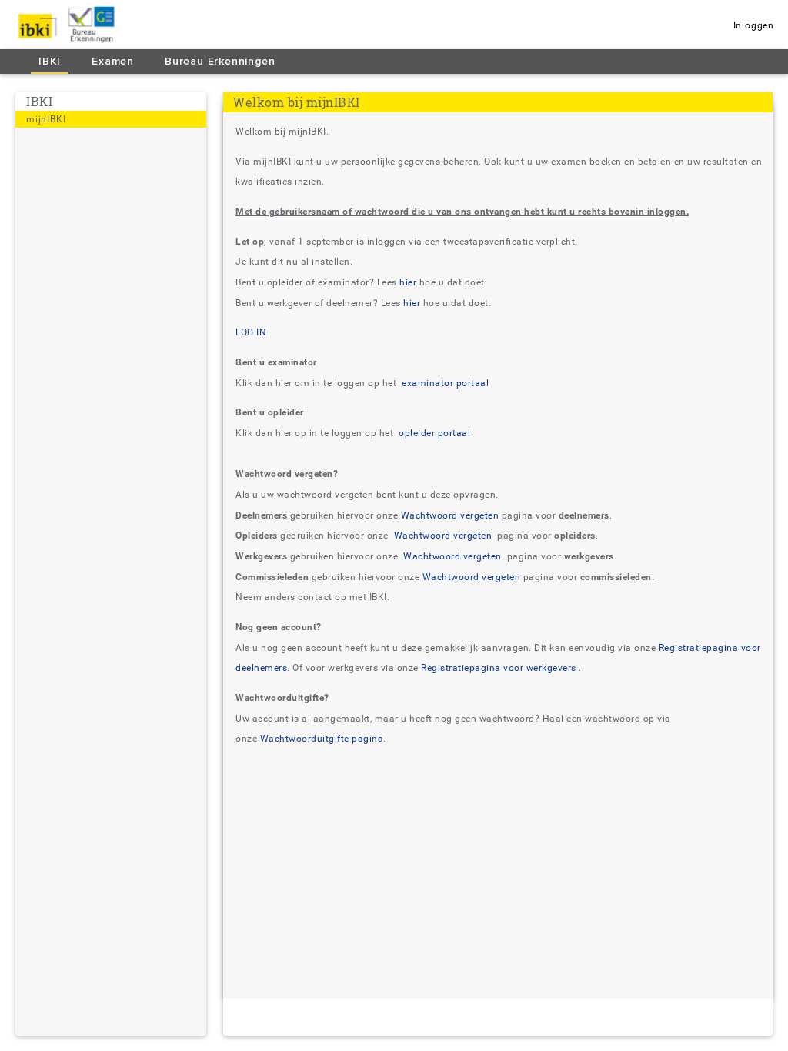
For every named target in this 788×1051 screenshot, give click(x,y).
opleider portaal (433, 433)
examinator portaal (444, 383)
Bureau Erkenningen (220, 61)
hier (409, 282)
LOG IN (250, 332)
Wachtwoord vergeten (450, 515)
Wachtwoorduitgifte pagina (322, 738)
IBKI (49, 61)
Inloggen (753, 25)
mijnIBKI (45, 119)
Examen (113, 61)
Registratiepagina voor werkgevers (500, 667)
